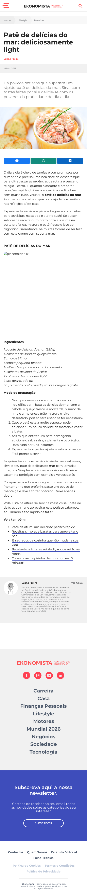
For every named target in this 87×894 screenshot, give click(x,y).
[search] (80, 6)
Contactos (15, 852)
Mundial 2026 (43, 729)
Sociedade (43, 744)
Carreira (43, 691)
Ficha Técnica (43, 858)
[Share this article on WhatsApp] (43, 161)
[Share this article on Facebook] (17, 161)
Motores (43, 721)
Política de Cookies (27, 865)
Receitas (39, 20)
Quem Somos (37, 852)
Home (7, 20)
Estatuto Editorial (64, 852)
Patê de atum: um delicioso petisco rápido (43, 527)
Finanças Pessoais (43, 706)
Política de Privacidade (43, 871)
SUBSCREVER (43, 823)
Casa (43, 698)
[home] (43, 6)
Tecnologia (43, 752)
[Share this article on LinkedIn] (70, 161)
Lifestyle (22, 20)
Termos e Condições (59, 865)
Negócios (43, 737)
